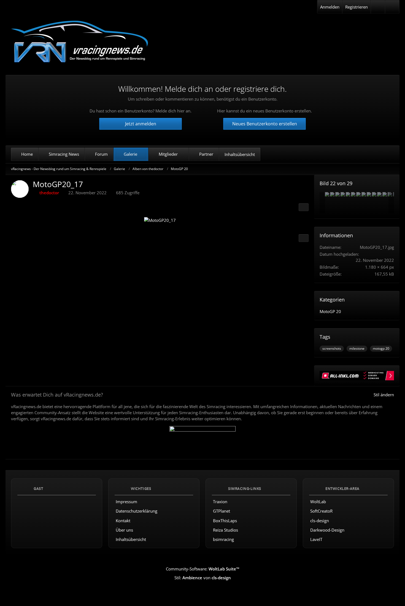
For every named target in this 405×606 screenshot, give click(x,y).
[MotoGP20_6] (327, 194)
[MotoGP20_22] (369, 194)
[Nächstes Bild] (299, 220)
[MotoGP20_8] (353, 194)
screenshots (331, 348)
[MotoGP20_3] (379, 194)
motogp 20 (381, 348)
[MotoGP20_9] (363, 194)
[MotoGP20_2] (358, 194)
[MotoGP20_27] (374, 194)
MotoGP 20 (330, 311)
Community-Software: (202, 569)
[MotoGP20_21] (384, 194)
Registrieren (356, 7)
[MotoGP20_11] (332, 194)
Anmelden (329, 7)
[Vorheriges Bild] (20, 220)
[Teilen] (304, 207)
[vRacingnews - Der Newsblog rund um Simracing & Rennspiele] (80, 42)
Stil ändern (384, 394)
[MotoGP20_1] (343, 194)
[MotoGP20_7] (348, 194)
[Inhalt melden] (304, 238)
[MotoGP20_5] (337, 194)
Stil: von (202, 578)
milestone (356, 348)
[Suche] (392, 7)
